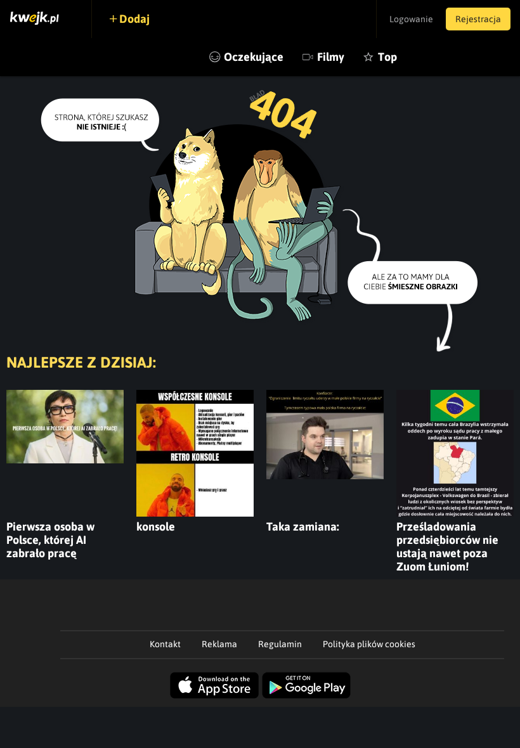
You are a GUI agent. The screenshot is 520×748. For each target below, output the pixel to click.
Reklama (219, 644)
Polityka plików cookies (369, 644)
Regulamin (280, 644)
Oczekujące (253, 56)
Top (387, 56)
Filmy (330, 56)
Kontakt (165, 644)
